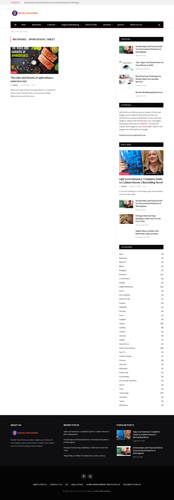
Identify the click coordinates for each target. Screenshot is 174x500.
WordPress (123, 405)
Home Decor (124, 344)
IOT (66, 485)
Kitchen (122, 360)
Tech (23, 24)
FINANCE (123, 307)
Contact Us (56, 485)
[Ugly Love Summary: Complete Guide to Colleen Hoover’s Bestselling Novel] (141, 162)
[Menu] (15, 25)
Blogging (124, 174)
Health (122, 340)
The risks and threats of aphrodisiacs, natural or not (32, 79)
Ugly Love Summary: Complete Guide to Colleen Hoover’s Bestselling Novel (141, 180)
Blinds (121, 266)
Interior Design (125, 356)
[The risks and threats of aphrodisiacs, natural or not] (34, 60)
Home (13, 31)
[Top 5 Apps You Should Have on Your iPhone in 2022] (126, 65)
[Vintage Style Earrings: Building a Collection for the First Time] (126, 219)
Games (122, 323)
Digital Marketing (70, 24)
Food (14, 73)
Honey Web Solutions (103, 491)
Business (36, 24)
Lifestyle (122, 364)
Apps (121, 254)
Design (122, 282)
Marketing (123, 368)
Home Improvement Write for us (103, 485)
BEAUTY (122, 262)
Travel (121, 401)
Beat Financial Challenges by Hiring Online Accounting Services (148, 79)
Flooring (122, 311)
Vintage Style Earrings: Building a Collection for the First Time (148, 218)
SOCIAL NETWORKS (128, 381)
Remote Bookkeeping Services (149, 92)
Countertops (124, 278)
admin (15, 85)
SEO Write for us (132, 485)
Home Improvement (127, 348)
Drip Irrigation (124, 295)
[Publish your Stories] (25, 13)
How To (122, 352)
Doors (121, 291)
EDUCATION (91, 24)
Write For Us (136, 24)
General (107, 24)
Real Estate (123, 372)
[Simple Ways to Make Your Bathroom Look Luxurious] (126, 234)
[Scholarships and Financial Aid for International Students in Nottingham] (126, 50)
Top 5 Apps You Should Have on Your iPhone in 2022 (149, 63)
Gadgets (122, 319)
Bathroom (123, 258)
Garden (122, 332)
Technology (124, 393)
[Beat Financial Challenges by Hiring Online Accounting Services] (126, 79)
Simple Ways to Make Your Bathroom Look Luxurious (147, 232)
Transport (123, 397)
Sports (120, 24)
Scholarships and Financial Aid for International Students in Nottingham (52, 2)
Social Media (124, 376)
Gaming (122, 327)
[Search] (159, 25)
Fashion (51, 24)
